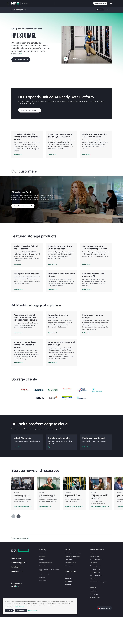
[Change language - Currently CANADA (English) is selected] (110, 3)
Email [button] (15, 567)
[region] (61, 199)
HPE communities (95, 572)
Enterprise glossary (95, 566)
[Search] (22, 3)
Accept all (9, 610)
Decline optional (21, 610)
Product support (69, 559)
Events (66, 575)
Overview (99, 9)
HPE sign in (93, 578)
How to (16, 558)
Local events (68, 581)
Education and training (96, 559)
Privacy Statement (19, 606)
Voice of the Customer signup (98, 582)
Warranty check (69, 566)
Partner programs (95, 597)
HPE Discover (68, 578)
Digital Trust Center (95, 556)
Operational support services (73, 553)
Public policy (42, 580)
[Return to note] (28, 538)
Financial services (95, 569)
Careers (41, 559)
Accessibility (42, 556)
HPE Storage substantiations (19, 538)
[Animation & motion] (15, 586)
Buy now (108, 9)
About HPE (42, 553)
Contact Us (93, 553)
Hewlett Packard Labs (45, 566)
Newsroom (68, 584)
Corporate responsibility (45, 562)
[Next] (18, 516)
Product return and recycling (72, 556)
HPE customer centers (96, 575)
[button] (8, 3)
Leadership (42, 577)
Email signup (93, 562)
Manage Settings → (33, 610)
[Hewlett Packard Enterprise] (15, 3)
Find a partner (94, 594)
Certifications (93, 591)
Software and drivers (70, 562)
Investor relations (44, 574)
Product (18, 563)
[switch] (14, 586)
